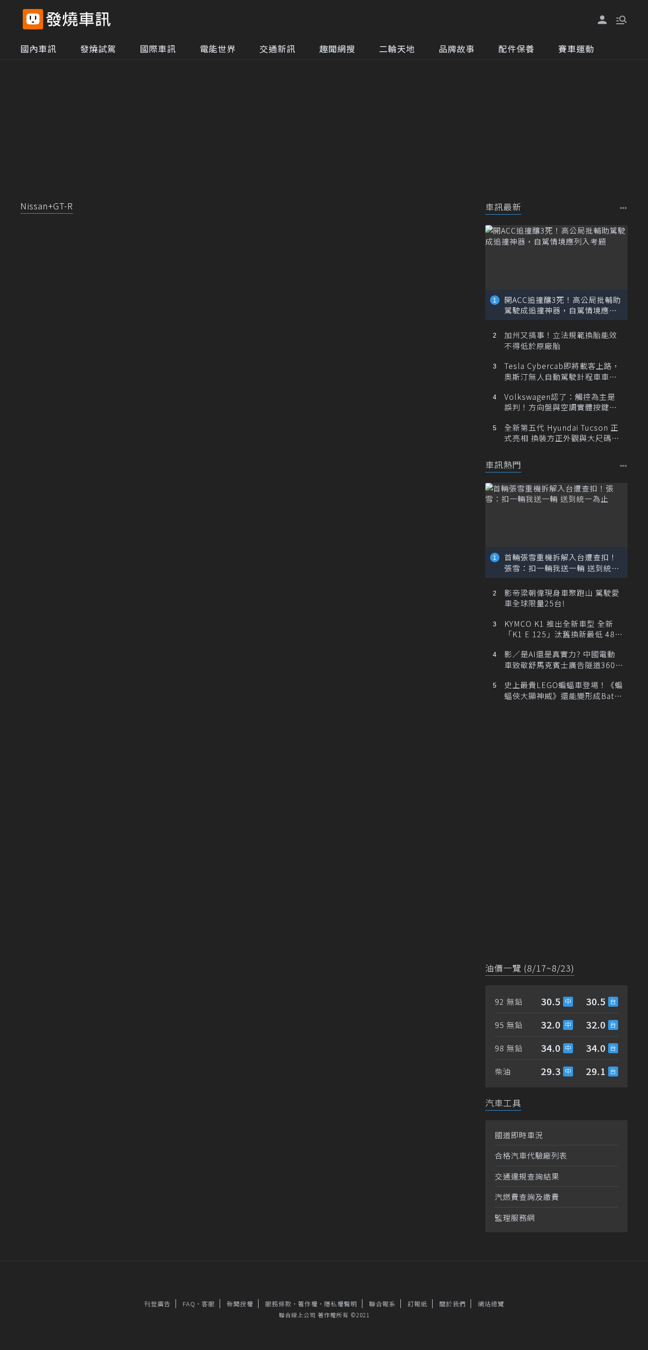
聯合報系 (382, 1303)
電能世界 (218, 48)
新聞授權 (240, 1303)
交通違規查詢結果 (527, 1176)
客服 (208, 1303)
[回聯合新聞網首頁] (33, 19)
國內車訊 (38, 48)
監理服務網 (515, 1217)
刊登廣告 (157, 1303)
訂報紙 (417, 1303)
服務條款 (278, 1303)
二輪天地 (397, 48)
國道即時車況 (519, 1135)
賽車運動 (576, 48)
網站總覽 (491, 1303)
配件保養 (517, 48)
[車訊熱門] (624, 465)
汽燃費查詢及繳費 (527, 1196)
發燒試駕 (98, 48)
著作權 (308, 1303)
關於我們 (452, 1303)
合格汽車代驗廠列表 (531, 1155)
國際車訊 (158, 48)
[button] (620, 19)
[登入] (602, 20)
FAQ (189, 1303)
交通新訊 (277, 48)
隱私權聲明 (340, 1303)
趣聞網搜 (337, 48)
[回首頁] (78, 19)
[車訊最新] (624, 208)
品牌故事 (457, 48)
